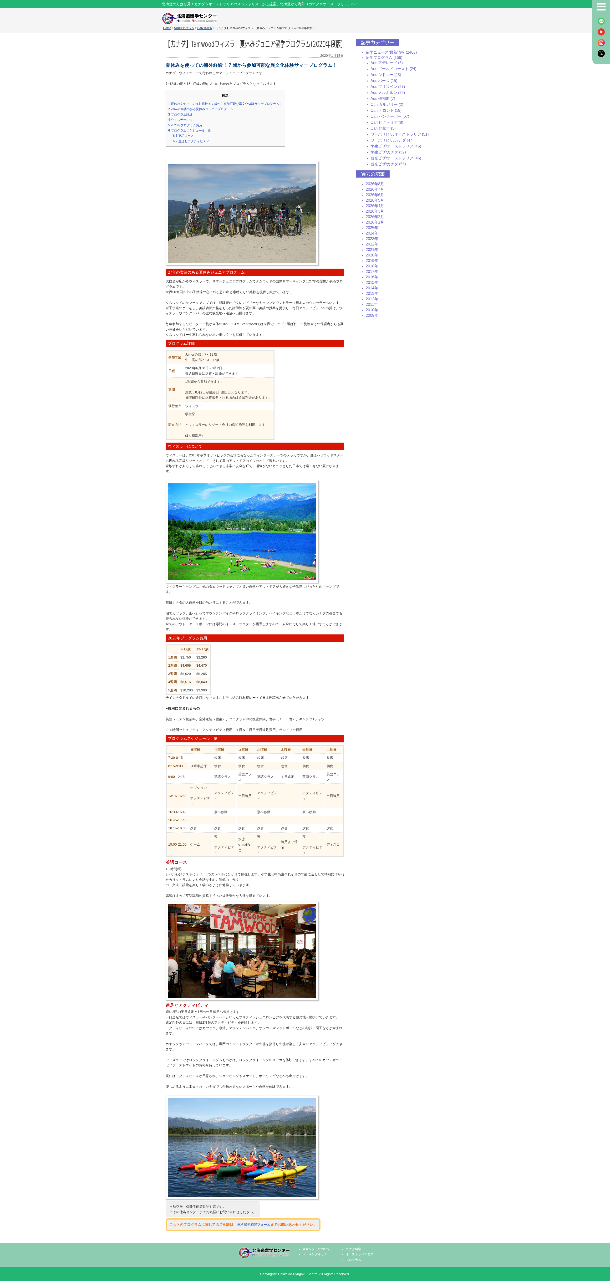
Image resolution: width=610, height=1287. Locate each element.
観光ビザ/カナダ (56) (388, 164)
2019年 (372, 261)
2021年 (372, 250)
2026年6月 (375, 195)
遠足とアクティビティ (191, 141)
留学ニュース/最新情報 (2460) (391, 52)
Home (167, 28)
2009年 (372, 315)
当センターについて (316, 1249)
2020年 (372, 255)
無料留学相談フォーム (253, 1224)
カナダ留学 (353, 1249)
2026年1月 (375, 222)
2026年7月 (375, 189)
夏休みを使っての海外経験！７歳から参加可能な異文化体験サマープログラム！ (225, 104)
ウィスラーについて (183, 120)
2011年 (372, 304)
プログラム (353, 1259)
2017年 (372, 272)
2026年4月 (375, 206)
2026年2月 (375, 217)
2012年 (372, 299)
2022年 (372, 244)
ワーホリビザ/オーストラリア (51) (400, 134)
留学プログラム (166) (384, 58)
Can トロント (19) (386, 110)
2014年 (372, 288)
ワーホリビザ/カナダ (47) (392, 140)
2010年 (372, 310)
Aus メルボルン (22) (388, 93)
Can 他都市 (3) (383, 128)
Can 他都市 (204, 28)
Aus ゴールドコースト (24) (393, 69)
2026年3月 (375, 211)
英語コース (183, 136)
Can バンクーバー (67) (390, 116)
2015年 (372, 283)
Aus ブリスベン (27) (388, 87)
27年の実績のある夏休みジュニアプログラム (200, 109)
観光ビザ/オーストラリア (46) (396, 158)
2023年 (372, 239)
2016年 (372, 277)
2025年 (372, 228)
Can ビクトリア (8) (387, 122)
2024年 (372, 233)
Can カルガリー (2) (387, 104)
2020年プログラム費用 (185, 125)
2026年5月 (375, 200)
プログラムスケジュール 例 (189, 130)
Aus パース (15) (384, 81)
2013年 (372, 293)
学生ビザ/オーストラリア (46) (396, 146)
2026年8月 (375, 184)
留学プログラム (184, 28)
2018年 (372, 266)
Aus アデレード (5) (387, 63)
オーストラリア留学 (360, 1254)
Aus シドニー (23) (386, 75)
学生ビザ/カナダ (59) (388, 152)
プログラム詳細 (180, 114)
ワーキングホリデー (316, 1254)
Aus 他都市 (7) (383, 99)
